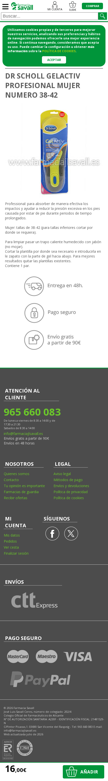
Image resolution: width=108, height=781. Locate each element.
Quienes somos (16, 473)
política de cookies (59, 51)
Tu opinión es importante (24, 485)
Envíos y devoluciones (71, 485)
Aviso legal (62, 473)
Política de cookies (68, 497)
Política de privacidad (70, 491)
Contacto (11, 479)
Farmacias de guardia (21, 491)
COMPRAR (92, 6)
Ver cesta (11, 547)
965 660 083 (32, 412)
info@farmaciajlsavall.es (23, 433)
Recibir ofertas (15, 497)
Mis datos (12, 535)
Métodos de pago (68, 479)
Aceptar (54, 60)
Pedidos (10, 541)
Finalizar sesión (16, 553)
